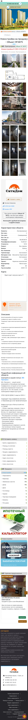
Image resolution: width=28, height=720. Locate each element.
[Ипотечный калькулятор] (14, 522)
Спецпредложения (19, 712)
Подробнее (22, 617)
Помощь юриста (20, 700)
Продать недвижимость (13, 702)
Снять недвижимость (13, 709)
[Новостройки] (14, 553)
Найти (25, 35)
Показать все (22, 621)
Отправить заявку (14, 199)
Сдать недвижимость (13, 705)
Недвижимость (13, 696)
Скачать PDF (8, 209)
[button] (26, 592)
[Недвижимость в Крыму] (1, 31)
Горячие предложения (13, 693)
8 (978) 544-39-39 (12, 4)
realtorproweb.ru (21, 718)
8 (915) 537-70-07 (15, 7)
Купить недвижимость (13, 698)
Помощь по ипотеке (8, 700)
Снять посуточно (7, 712)
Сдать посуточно (13, 707)
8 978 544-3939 (9, 206)
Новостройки (7, 31)
